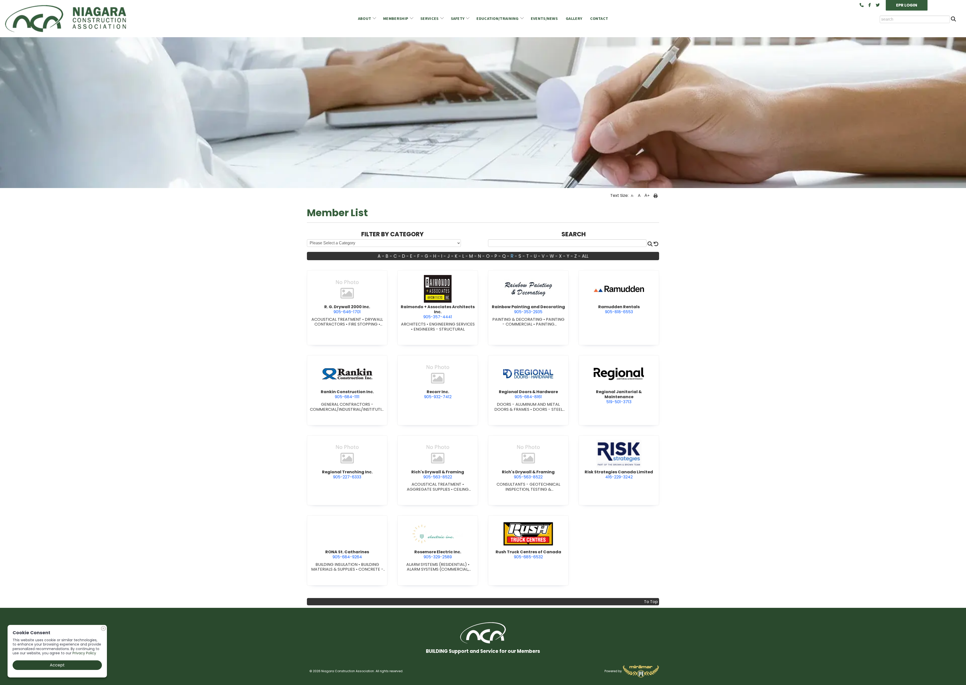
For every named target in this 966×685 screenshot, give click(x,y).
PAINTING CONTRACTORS (533, 326)
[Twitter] (878, 5)
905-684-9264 (347, 554)
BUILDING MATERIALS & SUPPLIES (345, 567)
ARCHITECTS (414, 324)
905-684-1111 (347, 394)
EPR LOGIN (906, 5)
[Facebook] (869, 5)
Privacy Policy (84, 653)
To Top (651, 602)
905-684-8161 (528, 394)
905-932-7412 (438, 394)
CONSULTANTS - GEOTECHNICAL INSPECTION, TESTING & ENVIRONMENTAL (528, 489)
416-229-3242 (619, 474)
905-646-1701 (347, 309)
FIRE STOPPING (363, 324)
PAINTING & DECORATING (517, 319)
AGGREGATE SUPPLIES (429, 489)
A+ (647, 195)
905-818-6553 (619, 309)
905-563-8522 (437, 474)
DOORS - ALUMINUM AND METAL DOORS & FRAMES (527, 406)
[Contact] (862, 5)
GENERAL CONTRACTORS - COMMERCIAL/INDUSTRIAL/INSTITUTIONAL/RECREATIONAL (347, 409)
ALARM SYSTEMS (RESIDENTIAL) (437, 564)
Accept (57, 665)
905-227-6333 (347, 474)
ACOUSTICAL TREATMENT (336, 319)
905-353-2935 (528, 309)
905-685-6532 (528, 554)
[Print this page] (655, 195)
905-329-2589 (437, 554)
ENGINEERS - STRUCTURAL (439, 329)
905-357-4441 (438, 311)
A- (632, 196)
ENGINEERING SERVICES (452, 324)
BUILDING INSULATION (336, 564)
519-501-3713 (619, 396)
